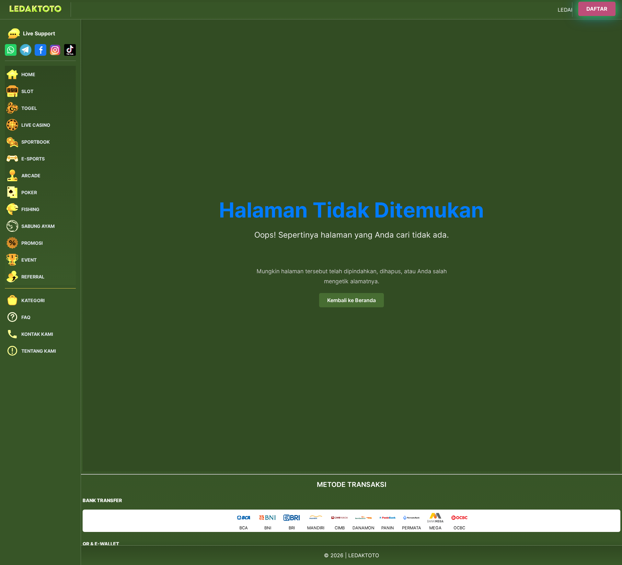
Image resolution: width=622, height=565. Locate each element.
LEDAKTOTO (363, 555)
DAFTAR (596, 9)
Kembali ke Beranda (351, 300)
